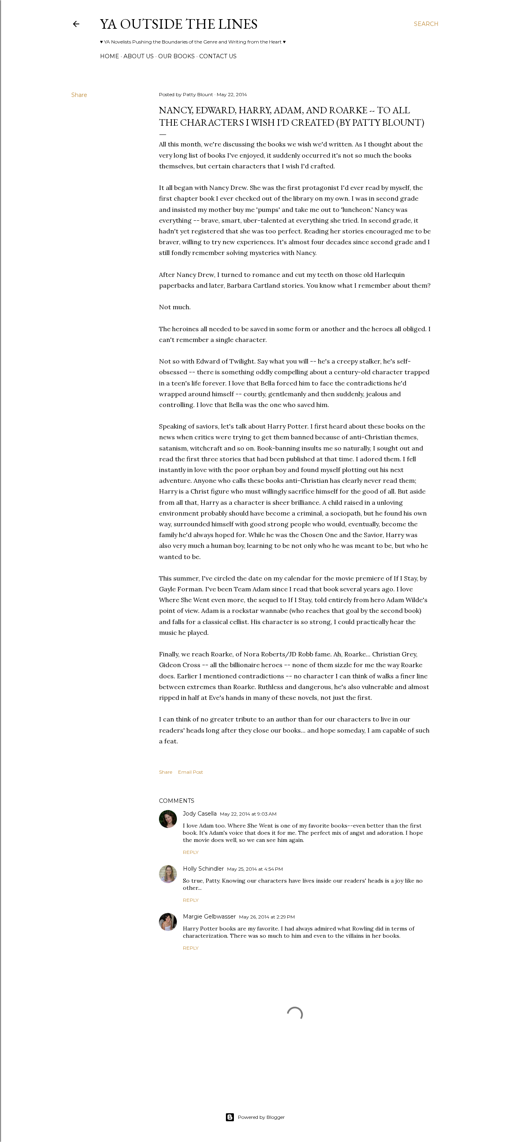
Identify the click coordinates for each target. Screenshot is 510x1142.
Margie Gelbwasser (209, 916)
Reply (190, 852)
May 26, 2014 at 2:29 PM (267, 917)
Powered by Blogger (261, 1117)
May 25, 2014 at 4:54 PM (255, 869)
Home (109, 56)
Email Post (190, 772)
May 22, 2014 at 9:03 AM (248, 814)
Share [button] (79, 95)
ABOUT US (139, 56)
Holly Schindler (203, 868)
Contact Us (218, 56)
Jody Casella (200, 813)
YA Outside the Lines (179, 23)
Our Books (176, 56)
